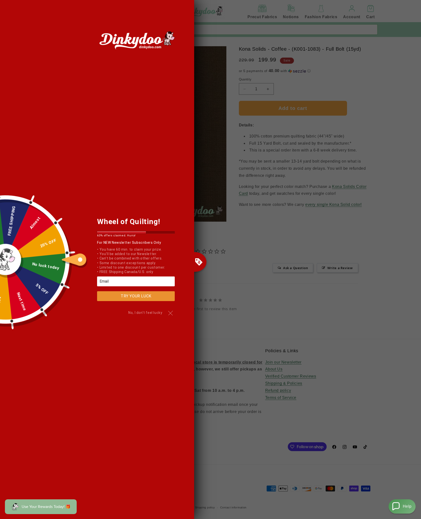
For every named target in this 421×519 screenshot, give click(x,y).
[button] (402, 506)
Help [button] (407, 506)
